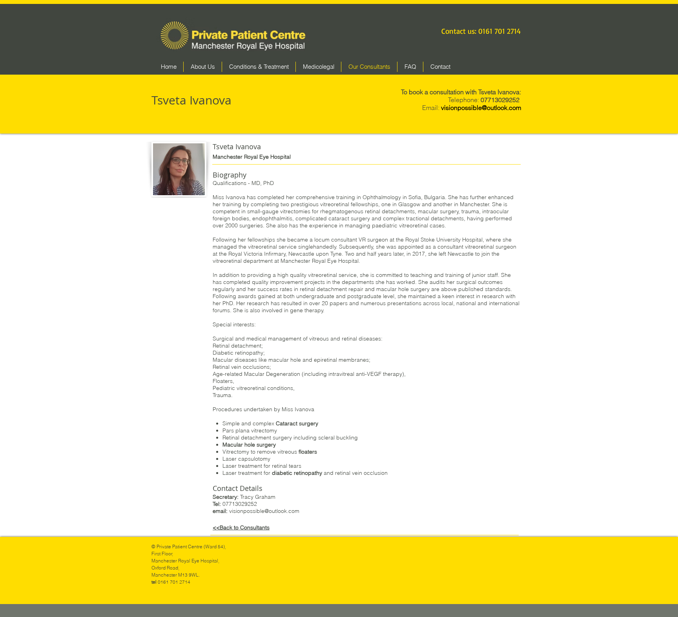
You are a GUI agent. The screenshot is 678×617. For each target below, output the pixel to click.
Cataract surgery (297, 423)
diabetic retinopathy (297, 472)
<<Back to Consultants (241, 527)
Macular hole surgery (249, 444)
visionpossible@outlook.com (264, 510)
